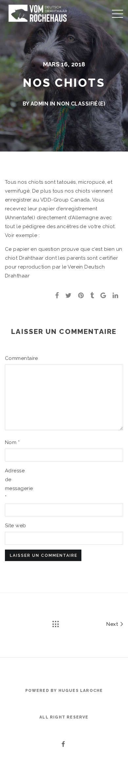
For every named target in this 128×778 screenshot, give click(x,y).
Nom (12, 442)
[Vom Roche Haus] (38, 13)
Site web (15, 526)
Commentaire (15, 358)
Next (112, 624)
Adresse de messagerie (15, 484)
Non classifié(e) (81, 104)
